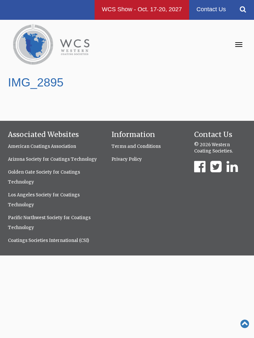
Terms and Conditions (136, 146)
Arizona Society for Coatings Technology (52, 159)
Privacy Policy (126, 159)
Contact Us (211, 9)
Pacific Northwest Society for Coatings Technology (49, 222)
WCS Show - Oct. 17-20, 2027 (142, 9)
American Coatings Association (42, 146)
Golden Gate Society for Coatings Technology (44, 177)
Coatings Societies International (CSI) (48, 240)
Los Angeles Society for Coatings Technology (44, 200)
